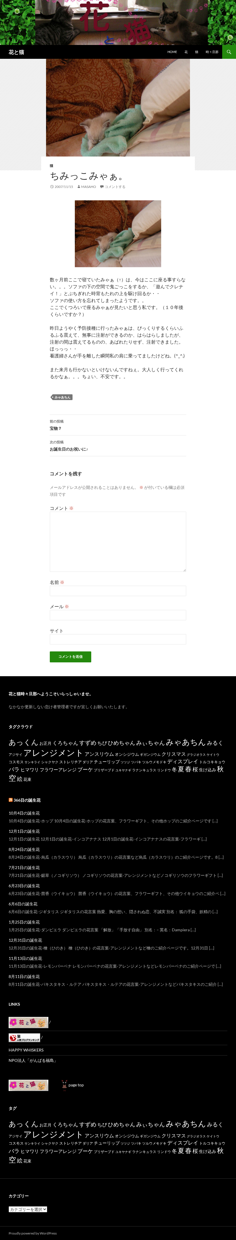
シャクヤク (49, 762)
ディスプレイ (182, 761)
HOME (172, 52)
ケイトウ (213, 754)
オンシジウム (127, 754)
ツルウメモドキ (154, 762)
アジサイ (15, 754)
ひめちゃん (121, 742)
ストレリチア (70, 762)
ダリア (88, 762)
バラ (14, 769)
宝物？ (57, 425)
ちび (102, 743)
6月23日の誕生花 (24, 885)
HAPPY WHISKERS (26, 1049)
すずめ (87, 742)
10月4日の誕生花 (24, 813)
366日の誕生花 (27, 800)
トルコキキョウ (212, 762)
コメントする (115, 186)
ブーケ (85, 769)
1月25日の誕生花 (24, 921)
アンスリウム (99, 754)
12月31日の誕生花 (25, 940)
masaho (88, 186)
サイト (57, 630)
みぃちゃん (150, 742)
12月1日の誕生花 (24, 831)
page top (76, 1084)
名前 (57, 582)
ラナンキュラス (144, 770)
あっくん (24, 742)
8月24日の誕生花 (24, 849)
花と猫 (16, 52)
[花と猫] (28, 1084)
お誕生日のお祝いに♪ (69, 445)
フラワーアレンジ (58, 769)
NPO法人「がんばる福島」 (33, 1060)
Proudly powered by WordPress (33, 1233)
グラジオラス (196, 754)
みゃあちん (63, 397)
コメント (62, 508)
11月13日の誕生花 (25, 958)
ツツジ (125, 762)
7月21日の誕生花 (24, 867)
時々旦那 (212, 52)
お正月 (45, 743)
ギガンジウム (150, 754)
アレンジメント (53, 752)
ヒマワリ (29, 769)
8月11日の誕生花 (24, 976)
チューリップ (107, 761)
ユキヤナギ (123, 770)
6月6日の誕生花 (23, 903)
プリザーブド (104, 770)
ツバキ (136, 762)
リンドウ (164, 770)
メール (59, 606)
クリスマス (173, 754)
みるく (215, 743)
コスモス (16, 762)
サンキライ (32, 762)
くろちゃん (65, 743)
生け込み (207, 769)
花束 (27, 779)
